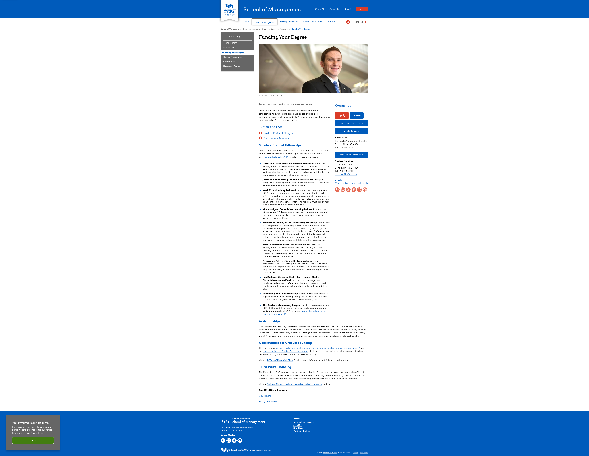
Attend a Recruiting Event (351, 123)
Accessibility (364, 452)
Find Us (297, 431)
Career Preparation (232, 57)
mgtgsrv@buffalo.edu (346, 174)
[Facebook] (354, 189)
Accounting (285, 29)
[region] (33, 432)
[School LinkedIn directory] (223, 440)
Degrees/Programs (251, 29)
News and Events (231, 66)
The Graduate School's (274, 157)
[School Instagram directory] (228, 440)
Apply (360, 9)
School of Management (273, 9)
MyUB (296, 424)
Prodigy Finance (267, 401)
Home (296, 418)
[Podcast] (365, 189)
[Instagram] (359, 189)
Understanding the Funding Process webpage (285, 351)
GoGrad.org (265, 396)
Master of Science (269, 29)
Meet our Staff (342, 183)
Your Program (230, 43)
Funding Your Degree (233, 52)
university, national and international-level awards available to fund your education (316, 348)
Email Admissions (352, 131)
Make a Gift (319, 9)
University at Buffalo (330, 452)
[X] (348, 189)
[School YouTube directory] (239, 440)
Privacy (355, 452)
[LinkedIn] (337, 189)
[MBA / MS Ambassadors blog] (343, 189)
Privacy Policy (37, 433)
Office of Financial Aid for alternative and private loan (293, 384)
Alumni (346, 9)
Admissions (228, 47)
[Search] (347, 21)
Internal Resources (303, 421)
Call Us (306, 431)
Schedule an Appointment (351, 155)
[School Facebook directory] (234, 440)
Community (229, 62)
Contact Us (333, 9)
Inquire (357, 115)
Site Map (298, 428)
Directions (340, 180)
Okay (33, 440)
